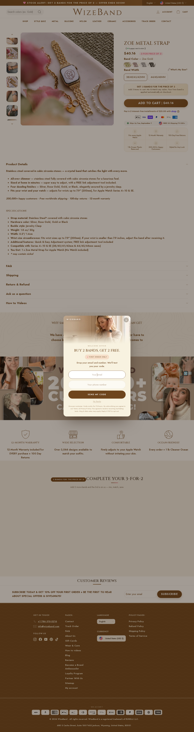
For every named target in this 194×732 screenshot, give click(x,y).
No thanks (97, 401)
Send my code (97, 394)
